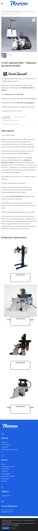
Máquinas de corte (7, 476)
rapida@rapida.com (7, 512)
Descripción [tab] (6, 117)
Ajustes (14, 528)
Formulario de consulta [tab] (10, 124)
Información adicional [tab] (9, 120)
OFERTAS (4, 471)
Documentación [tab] (20, 117)
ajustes (16, 525)
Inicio (3, 11)
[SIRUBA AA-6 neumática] (20, 343)
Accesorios (5, 479)
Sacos (8, 11)
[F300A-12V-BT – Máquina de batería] (20, 387)
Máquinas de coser (8, 466)
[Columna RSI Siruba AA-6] (20, 256)
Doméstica (5, 469)
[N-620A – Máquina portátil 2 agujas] (20, 300)
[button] (2, 3)
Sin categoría (6, 474)
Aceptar (5, 528)
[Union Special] (14, 74)
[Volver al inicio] (19, 3)
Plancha (4, 481)
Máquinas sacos (16, 11)
